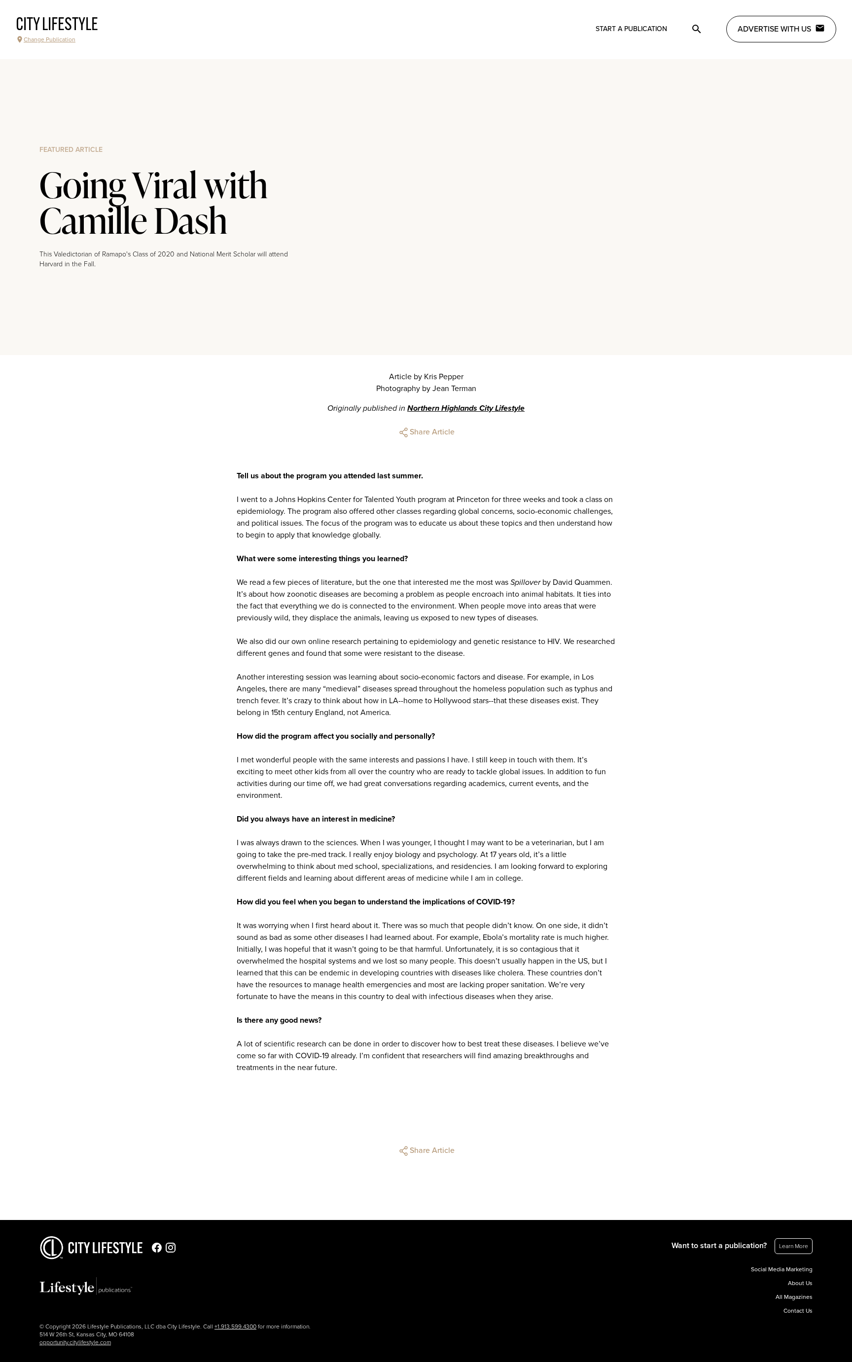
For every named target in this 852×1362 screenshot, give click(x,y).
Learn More (793, 1246)
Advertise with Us (774, 29)
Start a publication (631, 29)
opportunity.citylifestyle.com (75, 1342)
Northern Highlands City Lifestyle (466, 408)
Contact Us (798, 1310)
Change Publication (49, 39)
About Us (800, 1283)
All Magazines (794, 1296)
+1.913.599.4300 (235, 1326)
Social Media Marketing (782, 1269)
